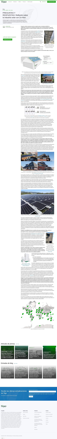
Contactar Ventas (51, 1)
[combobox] (3, 438)
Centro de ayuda (29, 1)
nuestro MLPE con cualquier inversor (37, 233)
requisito (23, 75)
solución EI (31, 275)
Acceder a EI (44, 1)
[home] (4, 2)
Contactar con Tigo (7, 39)
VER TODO (15, 363)
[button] (10, 1)
